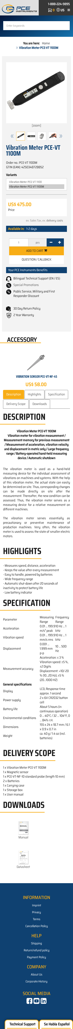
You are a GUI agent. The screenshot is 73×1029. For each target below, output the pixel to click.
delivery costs (54, 220)
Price (11, 210)
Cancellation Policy (36, 926)
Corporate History (36, 981)
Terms (36, 919)
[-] (51, 242)
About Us (36, 974)
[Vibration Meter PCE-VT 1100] (36, 182)
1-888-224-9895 (59, 4)
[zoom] (36, 125)
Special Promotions (26, 284)
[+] (59, 242)
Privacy (36, 912)
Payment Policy (36, 957)
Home (46, 43)
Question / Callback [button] (36, 259)
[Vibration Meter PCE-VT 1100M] (36, 186)
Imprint (36, 905)
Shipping (36, 943)
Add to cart (35, 250)
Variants (11, 175)
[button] (12, 136)
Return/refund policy (36, 950)
